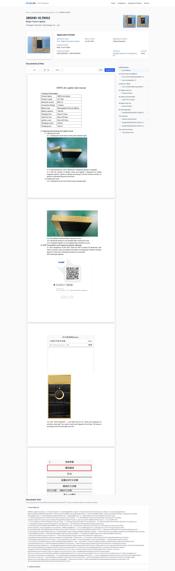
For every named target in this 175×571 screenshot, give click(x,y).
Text (100, 70)
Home (113, 3)
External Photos (34, 567)
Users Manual (34, 507)
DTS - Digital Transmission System (68, 41)
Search (146, 3)
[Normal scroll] (48, 70)
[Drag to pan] (44, 70)
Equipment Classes (135, 3)
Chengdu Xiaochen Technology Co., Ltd (44, 12)
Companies (122, 3)
